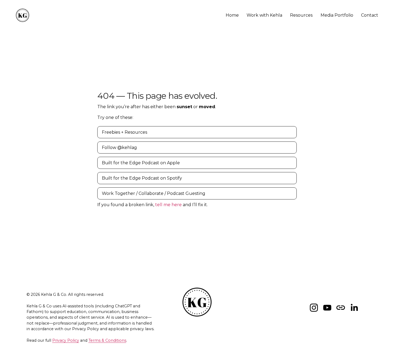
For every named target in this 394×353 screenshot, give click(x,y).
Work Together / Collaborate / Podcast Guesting (153, 193)
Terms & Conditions (107, 340)
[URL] (340, 307)
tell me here (168, 204)
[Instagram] (314, 307)
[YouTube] (327, 307)
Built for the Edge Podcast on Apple (141, 162)
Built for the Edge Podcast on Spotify (142, 178)
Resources (301, 15)
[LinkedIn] (354, 307)
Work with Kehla (264, 15)
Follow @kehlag (119, 147)
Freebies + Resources (124, 132)
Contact (369, 15)
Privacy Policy (65, 340)
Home (232, 15)
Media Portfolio (337, 15)
